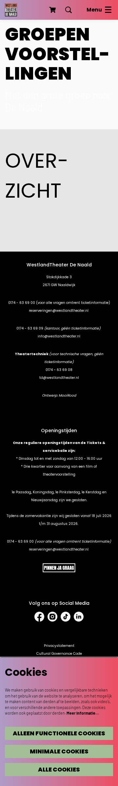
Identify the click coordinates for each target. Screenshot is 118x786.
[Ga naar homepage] (11, 9)
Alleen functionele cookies (59, 733)
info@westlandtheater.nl (59, 336)
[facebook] (39, 617)
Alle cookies (59, 770)
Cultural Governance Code (59, 653)
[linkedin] (79, 617)
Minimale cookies (59, 751)
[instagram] (52, 617)
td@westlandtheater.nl (59, 377)
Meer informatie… (83, 713)
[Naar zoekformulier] (68, 10)
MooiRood (67, 395)
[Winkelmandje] (53, 10)
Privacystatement (59, 645)
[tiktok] (65, 617)
